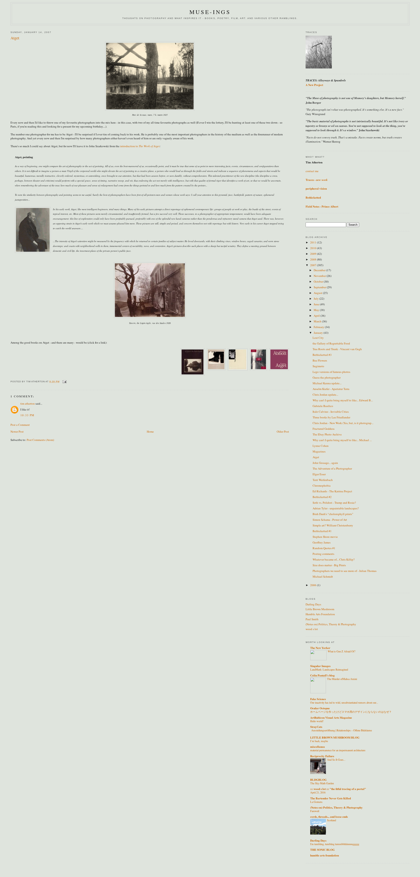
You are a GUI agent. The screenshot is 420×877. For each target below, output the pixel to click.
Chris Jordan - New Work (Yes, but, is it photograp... (343, 423)
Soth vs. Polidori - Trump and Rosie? (334, 503)
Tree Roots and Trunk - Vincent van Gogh (337, 349)
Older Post (283, 431)
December (320, 270)
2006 (313, 585)
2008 (313, 259)
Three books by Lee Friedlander (331, 417)
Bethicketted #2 (322, 497)
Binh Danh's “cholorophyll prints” (333, 514)
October (319, 281)
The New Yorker (320, 648)
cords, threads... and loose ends (329, 816)
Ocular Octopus (320, 708)
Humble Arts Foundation (320, 614)
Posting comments (323, 554)
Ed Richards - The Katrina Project (332, 491)
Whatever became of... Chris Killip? (334, 559)
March (318, 321)
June (317, 304)
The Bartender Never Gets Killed (330, 798)
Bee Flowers (320, 360)
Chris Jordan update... (325, 395)
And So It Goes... (336, 759)
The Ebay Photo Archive (327, 434)
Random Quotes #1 (324, 548)
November (320, 276)
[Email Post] (64, 381)
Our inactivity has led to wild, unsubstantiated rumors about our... (344, 702)
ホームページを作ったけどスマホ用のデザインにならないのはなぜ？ (351, 711)
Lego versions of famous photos (331, 372)
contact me (312, 171)
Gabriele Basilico (323, 406)
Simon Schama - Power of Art (330, 520)
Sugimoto (318, 366)
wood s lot (312, 629)
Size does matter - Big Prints (329, 565)
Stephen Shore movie (325, 537)
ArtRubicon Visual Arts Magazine (331, 717)
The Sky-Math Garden (322, 783)
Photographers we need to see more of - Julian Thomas (344, 571)
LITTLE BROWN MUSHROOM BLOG (334, 737)
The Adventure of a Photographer (332, 468)
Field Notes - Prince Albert (322, 206)
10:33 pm (27, 415)
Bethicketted (313, 197)
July (316, 298)
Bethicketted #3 (322, 355)
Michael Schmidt (323, 576)
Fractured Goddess (323, 429)
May (317, 310)
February (319, 327)
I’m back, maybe (319, 741)
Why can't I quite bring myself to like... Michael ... (342, 440)
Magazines (319, 451)
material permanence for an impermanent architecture (337, 750)
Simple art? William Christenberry (333, 525)
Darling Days (313, 604)
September (320, 287)
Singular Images (320, 666)
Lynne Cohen (321, 446)
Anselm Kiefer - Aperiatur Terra (331, 389)
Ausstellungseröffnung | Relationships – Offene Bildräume (341, 730)
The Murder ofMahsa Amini (342, 679)
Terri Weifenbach (323, 480)
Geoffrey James (322, 542)
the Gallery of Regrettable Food (331, 343)
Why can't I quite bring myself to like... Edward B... (343, 400)
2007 (313, 265)
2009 (313, 254)
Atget (316, 457)
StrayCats (316, 727)
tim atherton (27, 403)
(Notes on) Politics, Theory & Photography (331, 624)
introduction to (129, 146)
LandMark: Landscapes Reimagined (329, 669)
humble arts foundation (324, 855)
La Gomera (316, 802)
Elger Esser (319, 474)
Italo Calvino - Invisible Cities (331, 412)
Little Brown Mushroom (320, 609)
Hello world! (317, 721)
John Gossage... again (325, 463)
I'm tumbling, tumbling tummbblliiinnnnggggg (334, 844)
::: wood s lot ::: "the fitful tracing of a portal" (338, 789)
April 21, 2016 (318, 792)
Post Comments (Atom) (40, 440)
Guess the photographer (327, 377)
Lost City (318, 338)
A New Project (314, 85)
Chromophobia (322, 485)
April (317, 316)
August (318, 293)
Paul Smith (312, 619)
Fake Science (318, 699)
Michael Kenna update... (327, 383)
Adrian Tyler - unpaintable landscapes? (336, 508)
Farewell (314, 811)
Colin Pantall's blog (322, 675)
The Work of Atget (149, 146)
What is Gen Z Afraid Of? (341, 651)
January (319, 333)
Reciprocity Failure (322, 756)
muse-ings (210, 12)
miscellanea (317, 746)
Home (150, 431)
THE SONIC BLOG (322, 849)
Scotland (331, 820)
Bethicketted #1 (322, 531)
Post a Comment (20, 425)
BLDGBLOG (318, 779)
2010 (313, 248)
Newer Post (17, 431)
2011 (313, 242)
